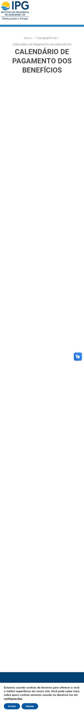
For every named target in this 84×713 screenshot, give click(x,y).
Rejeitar (30, 706)
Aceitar (12, 706)
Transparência (46, 38)
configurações (13, 699)
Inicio (28, 38)
